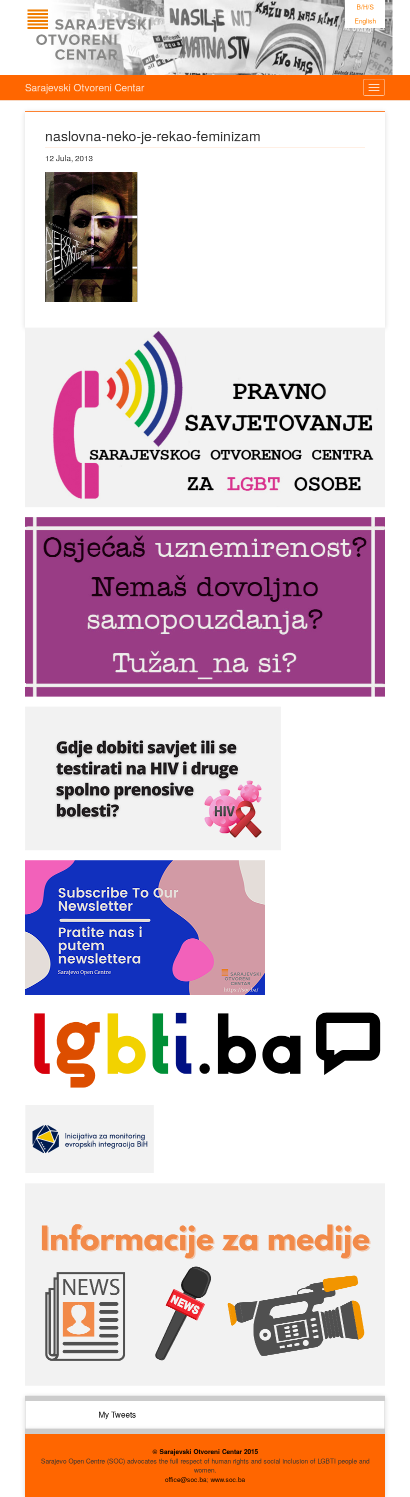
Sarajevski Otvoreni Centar (84, 87)
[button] (91, 237)
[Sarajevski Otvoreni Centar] (110, 37)
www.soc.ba (227, 1479)
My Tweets (117, 1414)
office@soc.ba (185, 1479)
